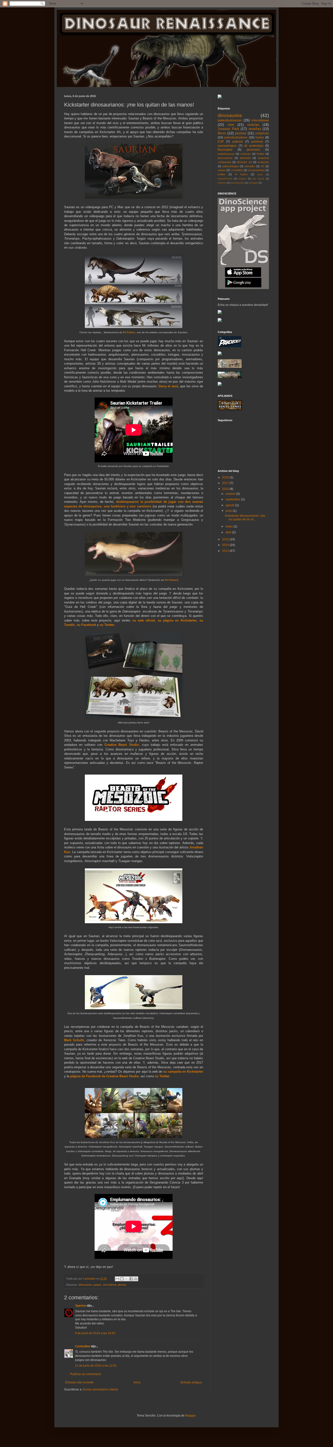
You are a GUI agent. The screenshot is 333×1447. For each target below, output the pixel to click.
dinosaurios (85, 1284)
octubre (230, 493)
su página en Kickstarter (177, 620)
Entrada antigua (191, 1382)
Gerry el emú (168, 386)
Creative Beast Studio (121, 745)
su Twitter (107, 625)
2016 (226, 489)
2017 (226, 483)
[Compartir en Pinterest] (135, 1278)
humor (259, 137)
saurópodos (237, 182)
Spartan (80, 1305)
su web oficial (143, 620)
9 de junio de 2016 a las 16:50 (95, 1333)
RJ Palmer (129, 332)
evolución (263, 162)
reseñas (255, 129)
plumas (122, 1284)
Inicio (137, 1382)
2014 (226, 545)
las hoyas (258, 178)
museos (222, 182)
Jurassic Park (228, 129)
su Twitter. (162, 1076)
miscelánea (109, 1284)
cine (231, 124)
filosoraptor (225, 149)
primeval (257, 141)
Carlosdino (82, 1346)
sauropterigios (227, 145)
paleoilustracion (230, 120)
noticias (253, 124)
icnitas (221, 174)
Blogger (190, 1415)
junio (229, 511)
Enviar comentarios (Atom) (100, 1389)
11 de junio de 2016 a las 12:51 (96, 1365)
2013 (226, 551)
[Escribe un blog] (121, 1278)
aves (260, 174)
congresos (262, 133)
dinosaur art (244, 162)
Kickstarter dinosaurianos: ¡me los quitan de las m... (245, 517)
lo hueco (241, 174)
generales (253, 149)
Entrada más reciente (79, 1382)
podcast (237, 141)
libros (222, 133)
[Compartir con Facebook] (131, 1278)
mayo (229, 526)
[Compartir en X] (126, 1278)
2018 (226, 477)
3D (262, 166)
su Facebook (86, 625)
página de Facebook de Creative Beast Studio (104, 1076)
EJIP (221, 141)
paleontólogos (230, 166)
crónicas (245, 153)
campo (222, 170)
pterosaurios (225, 157)
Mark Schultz (74, 1040)
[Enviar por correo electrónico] (117, 1278)
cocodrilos (237, 170)
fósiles (260, 153)
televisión (245, 157)
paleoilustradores (235, 137)
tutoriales (250, 166)
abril (228, 532)
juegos (97, 1284)
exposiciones (225, 178)
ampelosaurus (226, 153)
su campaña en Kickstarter (183, 1071)
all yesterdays (254, 145)
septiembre (233, 499)
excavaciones (256, 170)
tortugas (253, 182)
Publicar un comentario (85, 1374)
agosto (230, 505)
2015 (226, 539)
